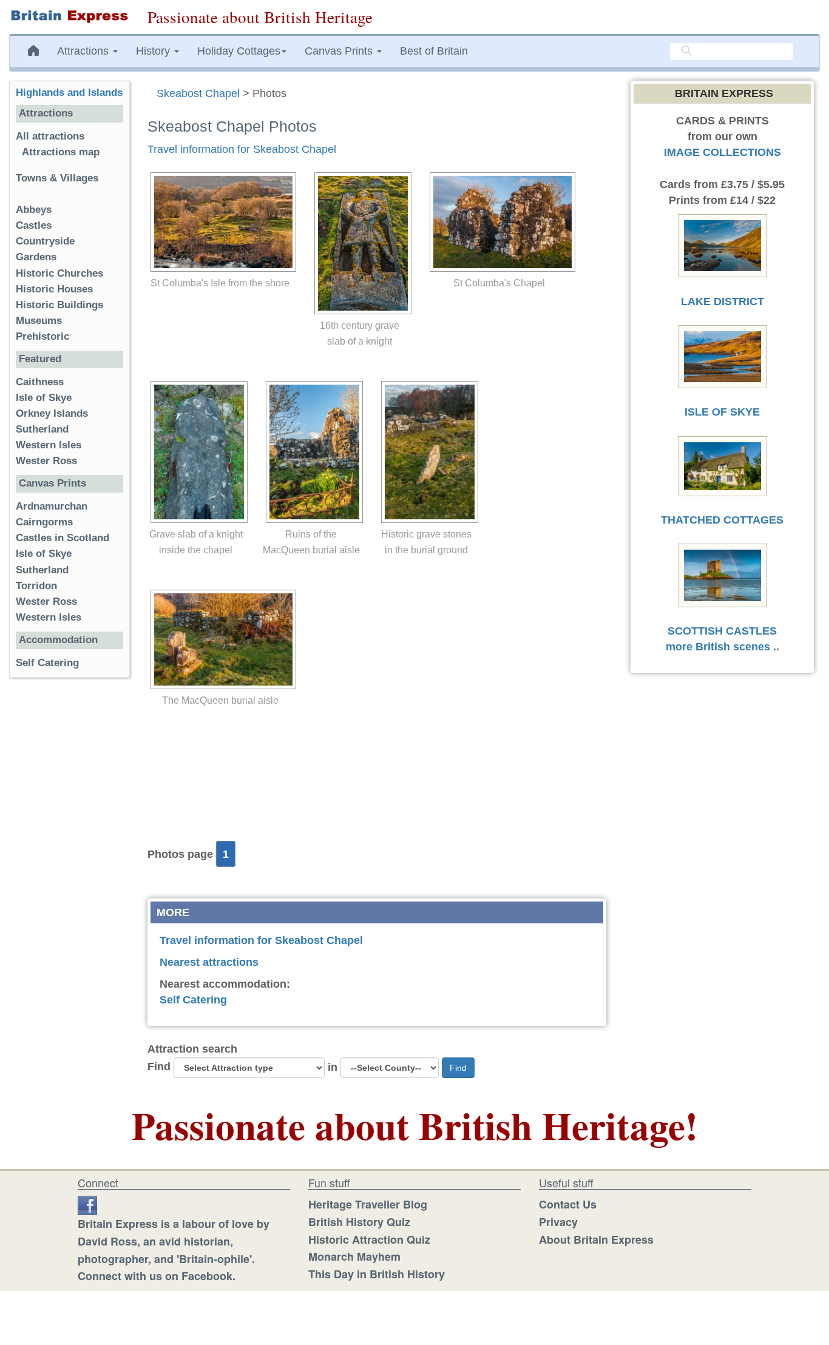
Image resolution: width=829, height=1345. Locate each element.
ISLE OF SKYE (722, 412)
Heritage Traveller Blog (367, 1204)
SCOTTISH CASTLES (722, 631)
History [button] (154, 51)
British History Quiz (359, 1222)
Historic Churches (59, 273)
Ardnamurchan (51, 506)
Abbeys (34, 209)
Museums (39, 320)
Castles (34, 225)
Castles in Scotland (62, 538)
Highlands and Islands (69, 92)
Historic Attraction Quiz (369, 1239)
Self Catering (193, 1000)
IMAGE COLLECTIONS (722, 152)
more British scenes (718, 647)
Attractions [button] (84, 51)
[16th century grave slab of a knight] (359, 243)
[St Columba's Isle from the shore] (220, 222)
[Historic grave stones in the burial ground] (426, 452)
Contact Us (568, 1204)
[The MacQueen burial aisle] (220, 639)
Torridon (36, 586)
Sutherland (42, 429)
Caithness (40, 382)
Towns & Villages (57, 178)
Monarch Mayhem (354, 1256)
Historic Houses (54, 289)
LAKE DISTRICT (722, 301)
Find (159, 1066)
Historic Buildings (59, 305)
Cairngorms (44, 522)
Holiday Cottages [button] (238, 51)
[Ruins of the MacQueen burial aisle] (311, 452)
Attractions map (61, 152)
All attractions (50, 136)
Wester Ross (46, 461)
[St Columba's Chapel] (499, 222)
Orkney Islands (52, 413)
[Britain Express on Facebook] (87, 1204)
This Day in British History (376, 1274)
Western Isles (48, 445)
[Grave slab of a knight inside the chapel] (196, 452)
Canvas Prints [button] (340, 51)
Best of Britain (434, 51)
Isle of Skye (44, 397)
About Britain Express (596, 1239)
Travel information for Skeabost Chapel (241, 149)
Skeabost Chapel (198, 93)
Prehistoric (42, 336)
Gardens (36, 257)
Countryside (45, 241)
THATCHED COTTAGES (722, 520)
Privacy (558, 1222)
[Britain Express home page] (69, 16)
